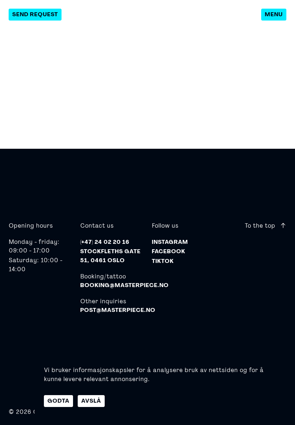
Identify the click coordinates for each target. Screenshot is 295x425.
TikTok (163, 261)
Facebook (168, 251)
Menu (274, 14)
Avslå (91, 400)
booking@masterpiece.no (124, 285)
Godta (58, 400)
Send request (35, 14)
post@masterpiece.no (117, 310)
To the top (261, 225)
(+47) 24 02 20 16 (105, 242)
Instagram (170, 242)
